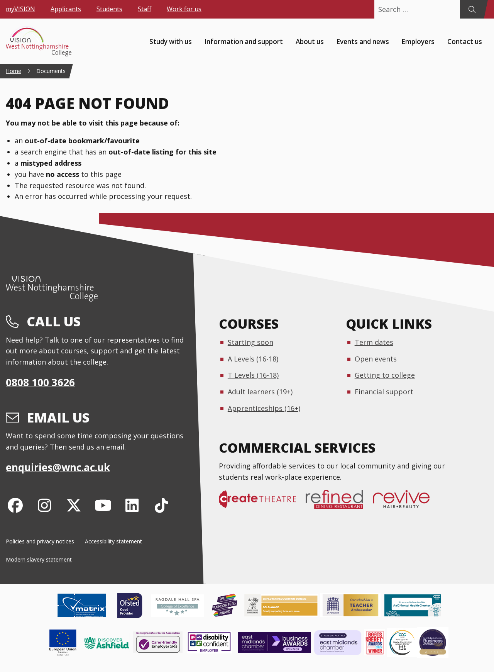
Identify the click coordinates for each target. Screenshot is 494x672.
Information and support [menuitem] (243, 41)
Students (109, 9)
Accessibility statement (113, 541)
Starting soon (250, 342)
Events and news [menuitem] (362, 41)
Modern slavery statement (39, 559)
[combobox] (417, 9)
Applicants (66, 9)
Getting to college (385, 375)
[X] (73, 505)
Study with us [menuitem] (170, 41)
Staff (144, 9)
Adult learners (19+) (260, 391)
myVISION (20, 9)
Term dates (374, 342)
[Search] (472, 9)
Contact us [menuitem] (464, 41)
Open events (376, 358)
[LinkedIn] (132, 505)
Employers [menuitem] (418, 41)
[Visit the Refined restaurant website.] (339, 503)
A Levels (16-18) (253, 358)
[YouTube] (102, 505)
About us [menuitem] (310, 41)
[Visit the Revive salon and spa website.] (406, 503)
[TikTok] (161, 505)
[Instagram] (44, 505)
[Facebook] (15, 505)
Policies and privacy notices (40, 541)
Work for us (184, 9)
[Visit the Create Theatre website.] (262, 503)
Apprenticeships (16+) (264, 408)
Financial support (384, 391)
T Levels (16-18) (253, 375)
